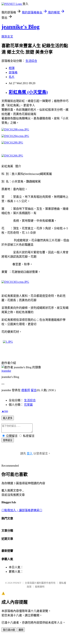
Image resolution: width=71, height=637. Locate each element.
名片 (12, 76)
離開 (21, 629)
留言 (34, 390)
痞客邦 (25, 390)
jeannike (6, 370)
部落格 (13, 72)
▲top (4, 411)
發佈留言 (7, 440)
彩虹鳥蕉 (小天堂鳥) (28, 92)
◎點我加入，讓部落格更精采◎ (21, 510)
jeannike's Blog (20, 26)
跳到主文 (7, 36)
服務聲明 (39, 586)
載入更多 (7, 418)
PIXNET (17, 582)
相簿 (12, 68)
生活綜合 (31, 60)
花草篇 (28, 404)
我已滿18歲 (9, 629)
